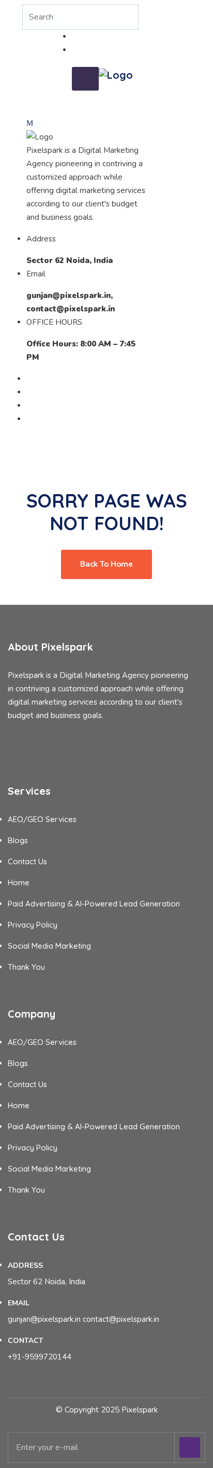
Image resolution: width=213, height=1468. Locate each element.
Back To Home (106, 564)
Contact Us (27, 861)
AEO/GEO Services (42, 819)
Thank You (26, 967)
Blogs (18, 840)
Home (18, 882)
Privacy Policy (32, 925)
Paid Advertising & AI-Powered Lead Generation (94, 903)
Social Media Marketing (49, 946)
